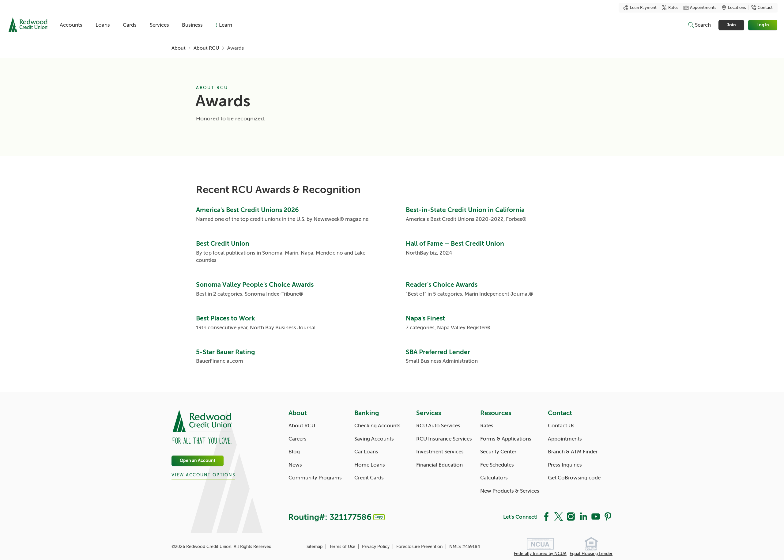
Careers (297, 439)
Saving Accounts (374, 439)
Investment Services (440, 452)
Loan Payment (643, 8)
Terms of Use (342, 546)
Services (159, 25)
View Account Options (203, 475)
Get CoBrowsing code (574, 478)
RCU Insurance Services (444, 439)
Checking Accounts (377, 426)
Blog (294, 452)
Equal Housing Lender (591, 553)
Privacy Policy (376, 546)
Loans (103, 25)
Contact (765, 8)
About (179, 48)
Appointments (703, 8)
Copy (379, 517)
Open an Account (197, 460)
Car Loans (366, 452)
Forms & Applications (505, 439)
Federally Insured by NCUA (540, 553)
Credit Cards (369, 478)
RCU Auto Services (438, 426)
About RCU (206, 48)
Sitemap (315, 546)
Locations (737, 8)
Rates (673, 8)
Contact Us (561, 426)
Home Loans (369, 465)
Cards (130, 25)
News (295, 465)
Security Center (498, 452)
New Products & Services (509, 491)
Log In (763, 25)
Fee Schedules (497, 465)
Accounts (71, 25)
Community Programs (315, 478)
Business (192, 25)
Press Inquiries (565, 465)
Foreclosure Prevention (420, 546)
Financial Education (439, 465)
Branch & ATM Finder (572, 452)
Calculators (494, 478)
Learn (225, 25)
